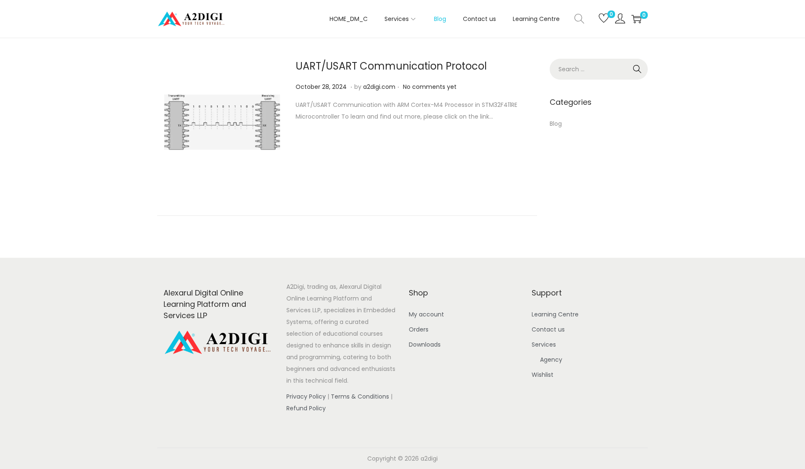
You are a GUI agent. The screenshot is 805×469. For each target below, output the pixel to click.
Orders (418, 329)
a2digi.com (379, 87)
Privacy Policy (306, 396)
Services (544, 344)
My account (426, 314)
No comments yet (430, 87)
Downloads (425, 344)
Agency (551, 359)
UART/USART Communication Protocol (391, 66)
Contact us (548, 329)
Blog (556, 123)
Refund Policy (306, 408)
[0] (600, 19)
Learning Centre (555, 314)
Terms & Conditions (360, 396)
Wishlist (542, 375)
